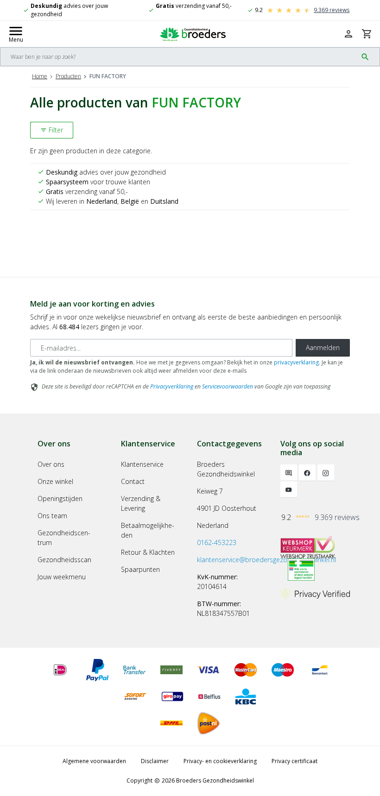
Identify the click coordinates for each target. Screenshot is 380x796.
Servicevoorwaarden (227, 386)
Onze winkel (55, 481)
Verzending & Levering (140, 503)
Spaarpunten (140, 569)
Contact (133, 481)
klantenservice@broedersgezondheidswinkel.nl (266, 559)
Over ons (51, 464)
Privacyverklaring (171, 386)
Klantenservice (142, 464)
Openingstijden (60, 498)
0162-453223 (216, 542)
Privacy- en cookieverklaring (220, 761)
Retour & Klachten (148, 552)
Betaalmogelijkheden (147, 530)
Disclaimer (155, 761)
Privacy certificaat (294, 761)
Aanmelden (323, 347)
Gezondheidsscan (64, 559)
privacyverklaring (296, 362)
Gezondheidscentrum (64, 537)
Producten (68, 76)
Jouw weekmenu (62, 576)
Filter (51, 129)
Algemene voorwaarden (94, 761)
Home (39, 76)
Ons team (52, 515)
